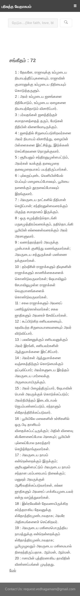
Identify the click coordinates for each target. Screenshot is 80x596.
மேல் (12, 570)
